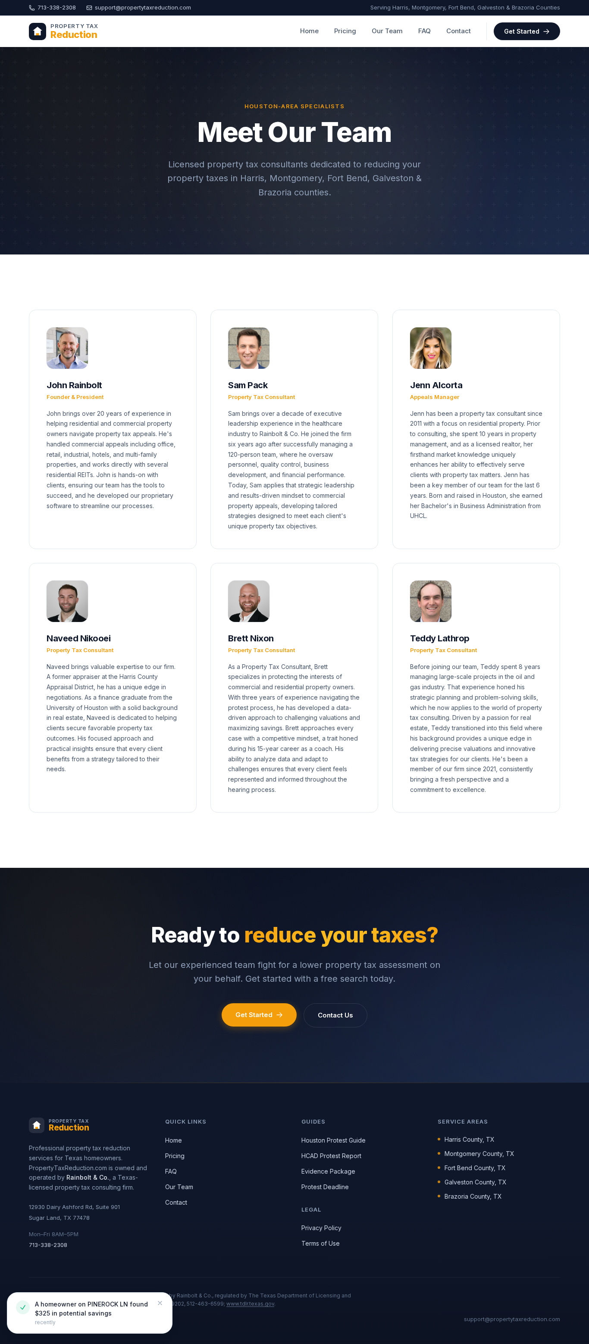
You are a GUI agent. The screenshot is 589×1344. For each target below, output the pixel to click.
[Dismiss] (160, 1303)
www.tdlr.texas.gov (250, 1303)
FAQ (424, 31)
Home (309, 31)
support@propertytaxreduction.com (143, 7)
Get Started (521, 31)
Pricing (345, 31)
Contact (458, 31)
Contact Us (335, 1015)
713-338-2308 (57, 7)
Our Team (387, 31)
